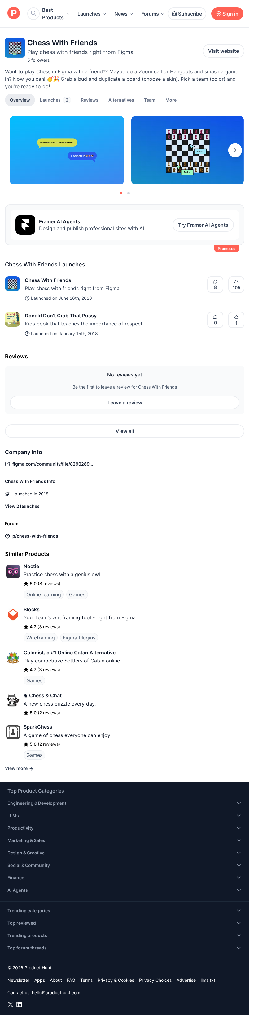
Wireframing (40, 638)
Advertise (186, 980)
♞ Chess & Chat (43, 695)
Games (77, 594)
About (56, 980)
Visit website (223, 51)
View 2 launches (22, 506)
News (121, 14)
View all (125, 431)
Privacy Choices (155, 980)
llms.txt (208, 980)
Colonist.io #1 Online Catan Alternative (70, 652)
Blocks (32, 609)
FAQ (71, 980)
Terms (86, 980)
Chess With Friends (48, 280)
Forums (150, 14)
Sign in (230, 14)
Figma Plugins (79, 638)
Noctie (31, 566)
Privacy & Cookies (116, 980)
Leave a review (124, 402)
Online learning (43, 594)
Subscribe (190, 14)
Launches (89, 14)
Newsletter (18, 980)
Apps (39, 980)
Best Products (53, 13)
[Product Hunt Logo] (13, 13)
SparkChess (38, 727)
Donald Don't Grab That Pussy (61, 315)
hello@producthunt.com (56, 992)
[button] (171, 100)
